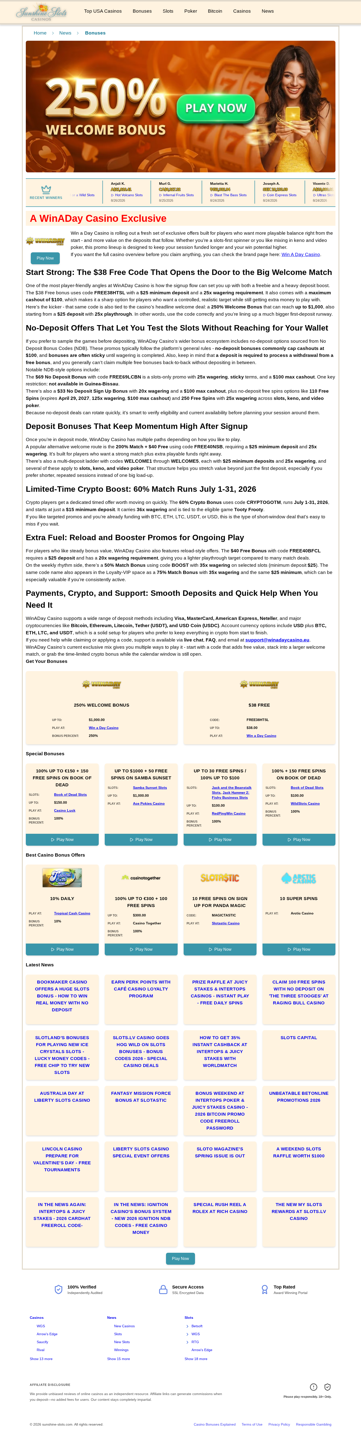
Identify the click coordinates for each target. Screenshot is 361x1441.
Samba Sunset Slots (150, 788)
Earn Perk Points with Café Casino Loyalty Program (140, 989)
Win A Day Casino (301, 254)
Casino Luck (64, 810)
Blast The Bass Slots (216, 195)
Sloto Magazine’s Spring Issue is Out (220, 1152)
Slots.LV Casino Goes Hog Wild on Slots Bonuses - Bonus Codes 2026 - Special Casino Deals (141, 1051)
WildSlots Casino (305, 803)
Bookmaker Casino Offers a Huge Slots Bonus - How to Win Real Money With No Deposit (62, 996)
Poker (190, 11)
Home (40, 33)
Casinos (242, 11)
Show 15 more (118, 1359)
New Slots (122, 1342)
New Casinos (124, 1326)
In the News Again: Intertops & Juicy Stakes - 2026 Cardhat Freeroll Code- (62, 1215)
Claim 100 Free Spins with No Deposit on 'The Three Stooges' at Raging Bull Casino (299, 992)
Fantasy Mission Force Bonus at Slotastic (141, 1097)
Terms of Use (252, 1424)
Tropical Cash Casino (72, 913)
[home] (41, 19)
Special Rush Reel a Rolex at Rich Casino (220, 1208)
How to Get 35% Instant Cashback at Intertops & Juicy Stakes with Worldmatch (220, 1051)
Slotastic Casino (226, 923)
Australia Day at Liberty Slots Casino (62, 1097)
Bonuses (142, 11)
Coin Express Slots (268, 195)
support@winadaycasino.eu (277, 640)
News (268, 11)
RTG (195, 1342)
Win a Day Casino (104, 728)
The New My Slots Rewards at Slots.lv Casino (299, 1211)
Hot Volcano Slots (115, 195)
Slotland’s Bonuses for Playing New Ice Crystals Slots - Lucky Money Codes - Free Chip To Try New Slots (62, 1055)
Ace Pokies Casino (149, 803)
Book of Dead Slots (70, 794)
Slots (168, 11)
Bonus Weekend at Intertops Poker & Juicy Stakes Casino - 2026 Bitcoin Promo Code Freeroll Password (220, 1111)
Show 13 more (41, 1359)
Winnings (121, 1350)
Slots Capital (299, 1037)
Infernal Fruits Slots (164, 195)
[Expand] (188, 1326)
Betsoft (197, 1326)
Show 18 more (196, 1359)
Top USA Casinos (103, 11)
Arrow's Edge (47, 1334)
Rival (40, 1350)
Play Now (45, 258)
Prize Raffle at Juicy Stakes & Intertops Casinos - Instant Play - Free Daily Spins (220, 992)
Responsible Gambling (313, 1424)
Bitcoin (215, 11)
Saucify (42, 1342)
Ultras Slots (312, 195)
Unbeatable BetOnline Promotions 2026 (299, 1097)
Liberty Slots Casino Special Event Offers (141, 1152)
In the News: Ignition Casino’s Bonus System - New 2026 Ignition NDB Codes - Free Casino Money (141, 1218)
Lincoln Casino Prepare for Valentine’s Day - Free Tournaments (62, 1159)
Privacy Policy (279, 1424)
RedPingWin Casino (229, 813)
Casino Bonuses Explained (215, 1424)
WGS (41, 1326)
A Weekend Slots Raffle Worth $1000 (299, 1152)
